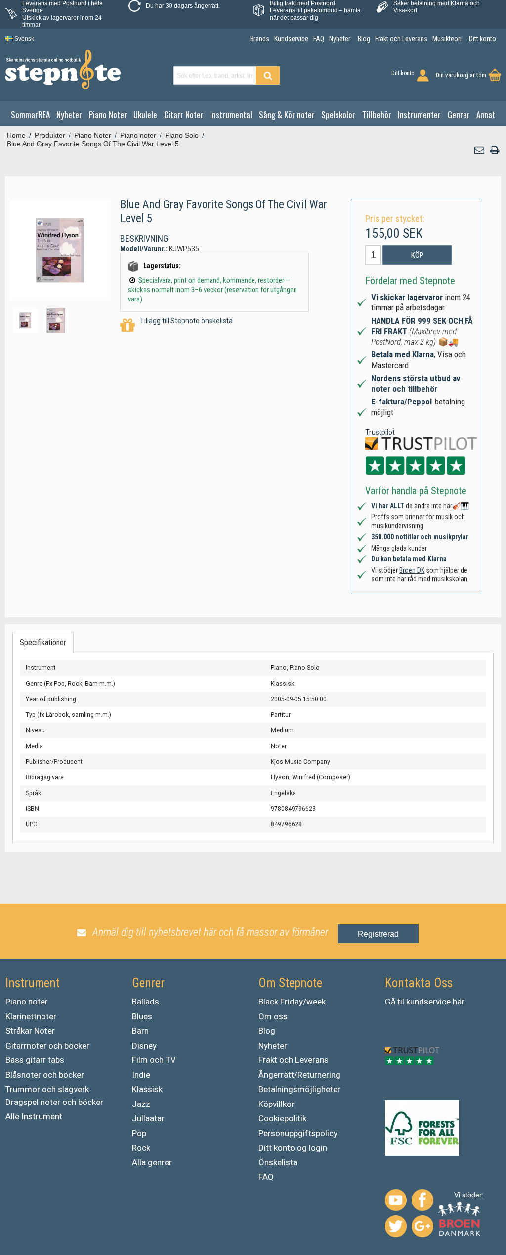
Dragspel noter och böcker (54, 1102)
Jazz (141, 1104)
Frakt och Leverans (293, 1060)
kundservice (428, 1001)
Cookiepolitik (282, 1118)
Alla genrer (152, 1162)
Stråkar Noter (30, 1031)
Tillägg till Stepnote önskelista (186, 321)
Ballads (145, 1001)
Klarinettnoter (30, 1016)
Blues (142, 1016)
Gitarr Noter (184, 114)
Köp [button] (417, 255)
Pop (139, 1133)
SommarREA (30, 114)
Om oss (273, 1016)
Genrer (459, 114)
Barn (140, 1031)
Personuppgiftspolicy (297, 1133)
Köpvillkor (276, 1104)
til (400, 1001)
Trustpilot (380, 432)
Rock (141, 1148)
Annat (485, 114)
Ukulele (145, 114)
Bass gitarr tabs (34, 1060)
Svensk (23, 38)
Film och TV (154, 1060)
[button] (479, 150)
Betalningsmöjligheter (299, 1089)
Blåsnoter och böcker (44, 1075)
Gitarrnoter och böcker (47, 1046)
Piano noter (26, 1001)
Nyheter (69, 114)
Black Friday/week (292, 1001)
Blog (266, 1031)
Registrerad (378, 934)
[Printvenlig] (494, 150)
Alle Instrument (33, 1116)
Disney (144, 1046)
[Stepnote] (63, 69)
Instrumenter (419, 114)
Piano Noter (108, 114)
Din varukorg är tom (461, 75)
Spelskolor (338, 114)
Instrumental (231, 114)
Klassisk (147, 1089)
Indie (141, 1075)
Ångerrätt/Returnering (299, 1075)
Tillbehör (376, 114)
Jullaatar (148, 1118)
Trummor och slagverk (47, 1089)
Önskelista (277, 1162)
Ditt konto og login (292, 1148)
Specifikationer (43, 642)
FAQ (266, 1177)
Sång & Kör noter (287, 114)
